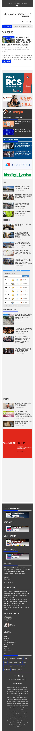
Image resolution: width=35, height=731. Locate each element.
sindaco (20, 669)
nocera (6, 666)
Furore (14, 49)
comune (26, 658)
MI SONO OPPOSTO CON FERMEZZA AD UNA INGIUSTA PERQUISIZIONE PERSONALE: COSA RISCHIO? (23, 153)
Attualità (6, 638)
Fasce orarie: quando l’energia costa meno (23, 122)
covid (5, 662)
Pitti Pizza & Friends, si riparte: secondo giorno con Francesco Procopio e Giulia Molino (23, 329)
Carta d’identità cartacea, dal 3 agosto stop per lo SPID (23, 422)
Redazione (20, 47)
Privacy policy (8, 582)
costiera (4, 49)
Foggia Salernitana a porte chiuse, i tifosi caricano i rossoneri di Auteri (22, 204)
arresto (6, 658)
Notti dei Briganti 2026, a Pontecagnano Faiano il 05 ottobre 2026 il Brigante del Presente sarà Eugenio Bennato (23, 414)
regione (22, 666)
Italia (20, 662)
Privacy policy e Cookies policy (20, 3)
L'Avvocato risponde (10, 139)
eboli (15, 662)
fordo (9, 49)
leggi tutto (6, 62)
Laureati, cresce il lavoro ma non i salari (23, 225)
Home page (10, 3)
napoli (24, 662)
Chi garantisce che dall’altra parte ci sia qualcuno (23, 404)
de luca (10, 662)
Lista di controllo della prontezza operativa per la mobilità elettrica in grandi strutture (22, 234)
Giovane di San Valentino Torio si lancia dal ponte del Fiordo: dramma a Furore (17, 41)
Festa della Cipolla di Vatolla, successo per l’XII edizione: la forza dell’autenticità (23, 350)
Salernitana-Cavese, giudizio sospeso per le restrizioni (22, 187)
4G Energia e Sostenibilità (12, 117)
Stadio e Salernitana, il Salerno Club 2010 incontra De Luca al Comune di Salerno (23, 196)
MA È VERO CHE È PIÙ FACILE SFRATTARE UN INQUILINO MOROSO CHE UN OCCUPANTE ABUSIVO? (23, 145)
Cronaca (6, 636)
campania (12, 658)
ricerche (19, 49)
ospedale (16, 666)
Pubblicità (7, 579)
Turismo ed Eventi (9, 309)
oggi (11, 666)
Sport (5, 182)
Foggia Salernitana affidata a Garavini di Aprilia (23, 212)
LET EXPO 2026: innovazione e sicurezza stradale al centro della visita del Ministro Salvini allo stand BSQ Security (23, 261)
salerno (24, 49)
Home (15, 27)
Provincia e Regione (9, 642)
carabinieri (19, 658)
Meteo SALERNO (16, 270)
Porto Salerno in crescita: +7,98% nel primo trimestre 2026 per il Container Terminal (23, 243)
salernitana (7, 669)
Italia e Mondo (8, 650)
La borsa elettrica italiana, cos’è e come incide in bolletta (23, 130)
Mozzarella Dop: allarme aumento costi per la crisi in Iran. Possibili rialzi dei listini (23, 252)
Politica (6, 640)
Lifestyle (6, 399)
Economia (6, 220)
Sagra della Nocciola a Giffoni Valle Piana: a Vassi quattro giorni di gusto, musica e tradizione (23, 316)
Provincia (5, 37)
